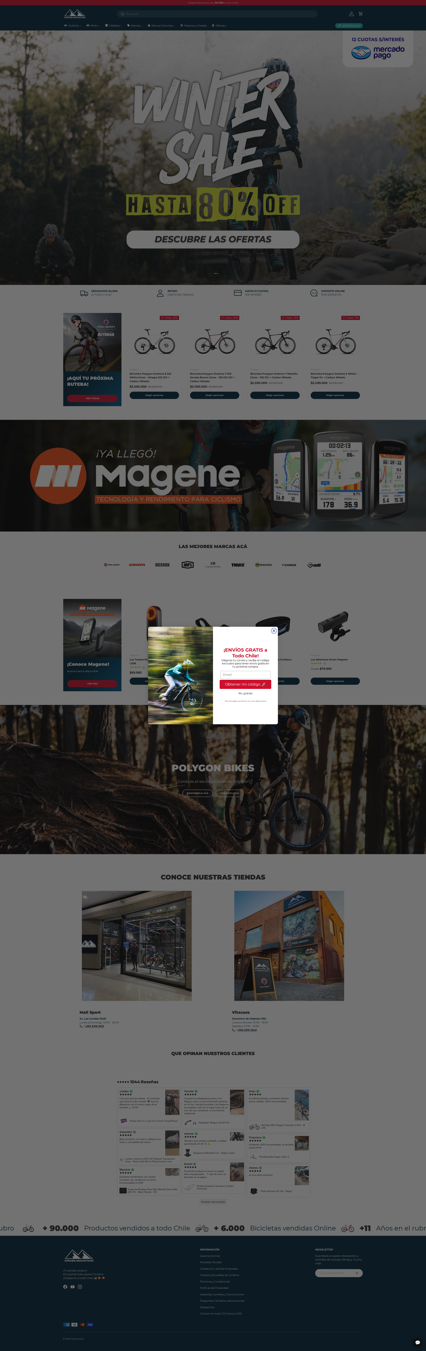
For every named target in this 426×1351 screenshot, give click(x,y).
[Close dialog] (274, 630)
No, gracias (245, 693)
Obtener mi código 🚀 (245, 684)
